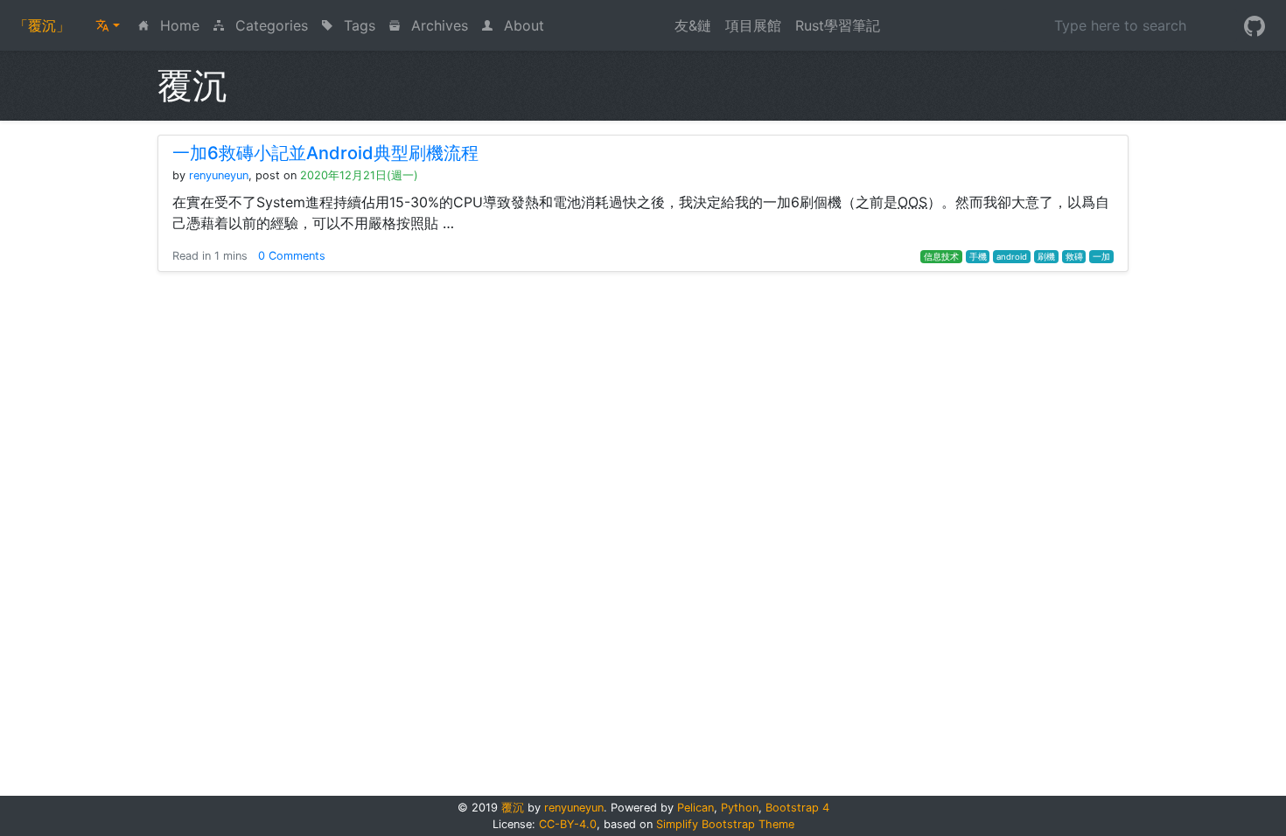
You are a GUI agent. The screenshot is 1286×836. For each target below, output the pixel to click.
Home (181, 25)
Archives (437, 25)
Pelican (695, 807)
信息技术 (941, 256)
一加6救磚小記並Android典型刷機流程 (325, 153)
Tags (357, 25)
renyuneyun (218, 175)
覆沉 (512, 807)
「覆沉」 (42, 25)
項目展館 (753, 25)
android (1011, 256)
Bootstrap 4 (797, 807)
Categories (269, 25)
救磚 (1074, 256)
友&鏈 (692, 25)
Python (739, 807)
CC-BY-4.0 (568, 824)
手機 (978, 256)
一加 (1101, 256)
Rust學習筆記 (837, 25)
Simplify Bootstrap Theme (725, 824)
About (522, 25)
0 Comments (291, 255)
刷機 (1046, 256)
